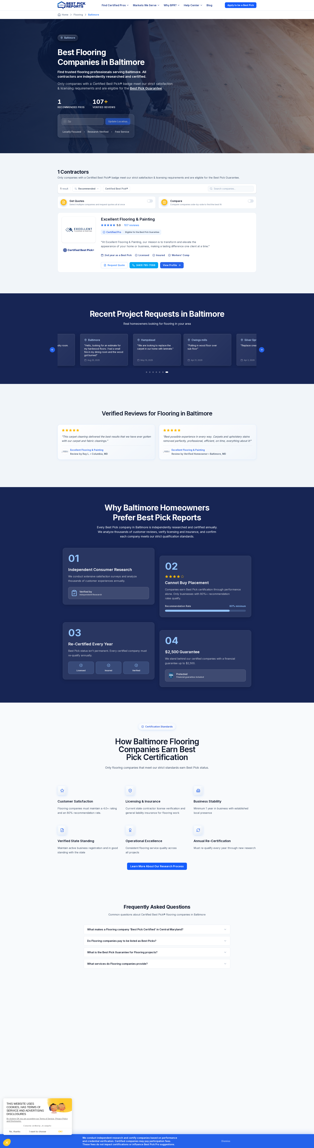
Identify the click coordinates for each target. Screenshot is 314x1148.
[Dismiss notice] (234, 1141)
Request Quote (116, 265)
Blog (209, 5)
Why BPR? (170, 5)
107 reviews (131, 225)
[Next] (261, 349)
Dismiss (225, 1141)
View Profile (170, 265)
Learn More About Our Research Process (157, 866)
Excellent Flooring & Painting (128, 219)
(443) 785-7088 (145, 265)
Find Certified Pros (114, 5)
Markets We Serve (145, 5)
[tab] (147, 372)
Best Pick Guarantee (146, 88)
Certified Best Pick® (116, 188)
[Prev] (52, 349)
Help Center (191, 5)
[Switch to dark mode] (219, 5)
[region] (157, 349)
